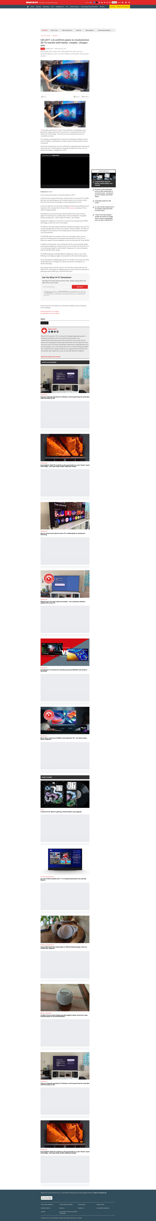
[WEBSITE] (55, 332)
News (32, 7)
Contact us (81, 1208)
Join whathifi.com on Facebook (50, 313)
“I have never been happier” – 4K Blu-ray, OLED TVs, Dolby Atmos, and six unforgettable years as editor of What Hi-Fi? (104, 217)
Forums (112, 7)
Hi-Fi (52, 7)
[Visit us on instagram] (99, 2)
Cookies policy (100, 1204)
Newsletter (86, 96)
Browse (102, 7)
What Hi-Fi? (50, 48)
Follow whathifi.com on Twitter (50, 311)
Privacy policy (81, 1204)
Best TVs (78, 30)
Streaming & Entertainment (89, 7)
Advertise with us (45, 1208)
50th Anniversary (67, 30)
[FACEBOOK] (49, 332)
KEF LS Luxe (54, 30)
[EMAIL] (58, 332)
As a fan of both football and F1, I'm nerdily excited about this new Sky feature (104, 208)
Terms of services (63, 291)
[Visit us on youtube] (102, 2)
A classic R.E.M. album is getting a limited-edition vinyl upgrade (103, 183)
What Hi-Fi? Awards (123, 7)
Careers (43, 1211)
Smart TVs (44, 323)
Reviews (38, 7)
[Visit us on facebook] (94, 2)
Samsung (71, 208)
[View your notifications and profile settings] (126, 2)
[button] (129, 2)
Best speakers (90, 30)
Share (44, 96)
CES (58, 130)
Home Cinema (74, 7)
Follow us (78, 96)
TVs (67, 7)
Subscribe (114, 2)
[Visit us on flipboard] (105, 2)
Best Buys (46, 7)
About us (61, 1208)
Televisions (55, 35)
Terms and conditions (47, 1204)
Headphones (60, 7)
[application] (65, 171)
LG (41, 130)
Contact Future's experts (66, 1204)
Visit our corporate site (99, 1192)
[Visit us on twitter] (97, 2)
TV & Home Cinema (45, 35)
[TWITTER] (52, 332)
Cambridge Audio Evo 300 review (103, 201)
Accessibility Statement (103, 1208)
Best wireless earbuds (104, 30)
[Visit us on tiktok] (107, 2)
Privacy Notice (49, 292)
